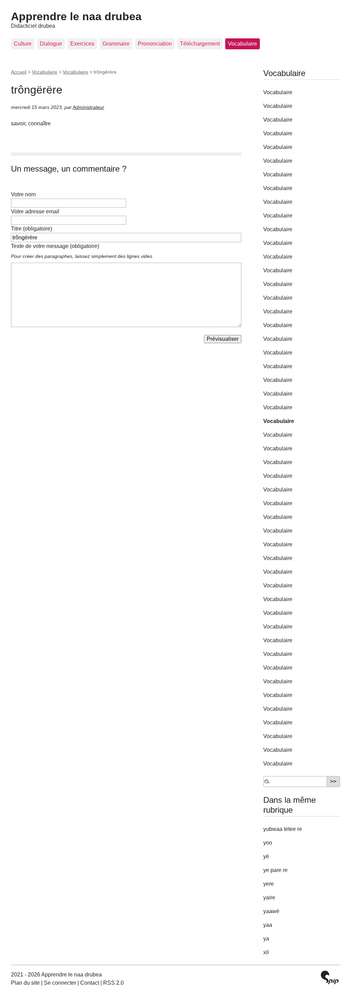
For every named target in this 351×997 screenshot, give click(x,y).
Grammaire (116, 44)
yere (268, 884)
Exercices (82, 44)
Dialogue (51, 44)
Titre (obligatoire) (31, 229)
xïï (266, 952)
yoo (267, 843)
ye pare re (275, 870)
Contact (89, 983)
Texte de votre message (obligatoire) (55, 246)
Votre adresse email (35, 211)
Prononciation (155, 44)
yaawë (271, 911)
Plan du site (25, 983)
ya (266, 939)
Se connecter (60, 983)
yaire (269, 897)
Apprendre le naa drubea (76, 16)
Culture (23, 44)
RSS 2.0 (113, 983)
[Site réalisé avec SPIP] (329, 978)
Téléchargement (200, 44)
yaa (267, 925)
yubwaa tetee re (282, 829)
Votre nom (23, 194)
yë (266, 856)
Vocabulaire (242, 44)
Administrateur (88, 107)
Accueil (18, 72)
